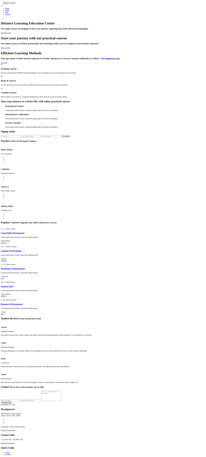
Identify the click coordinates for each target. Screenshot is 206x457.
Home (7, 8)
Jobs (6, 12)
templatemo (110, 58)
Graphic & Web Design (11, 251)
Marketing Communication (13, 268)
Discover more (6, 33)
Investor (8, 454)
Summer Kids (7, 286)
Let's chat (4, 63)
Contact (7, 14)
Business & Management (12, 304)
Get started (66, 136)
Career (7, 452)
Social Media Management (12, 233)
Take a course (5, 48)
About (7, 10)
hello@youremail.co (8, 443)
